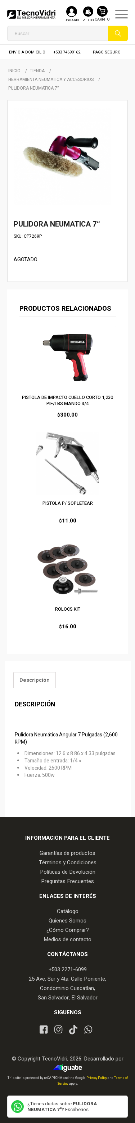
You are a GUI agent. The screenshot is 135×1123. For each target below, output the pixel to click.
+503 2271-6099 (68, 969)
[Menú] (118, 14)
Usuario (71, 20)
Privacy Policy (97, 1078)
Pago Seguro (107, 52)
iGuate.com (69, 1068)
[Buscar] (118, 33)
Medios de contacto (67, 939)
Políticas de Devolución (67, 872)
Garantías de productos (67, 853)
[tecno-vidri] (31, 14)
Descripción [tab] (34, 680)
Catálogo (67, 911)
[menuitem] (118, 14)
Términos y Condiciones (67, 862)
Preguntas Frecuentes (67, 881)
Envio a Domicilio (27, 52)
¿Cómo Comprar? (67, 930)
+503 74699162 (67, 52)
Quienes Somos (67, 921)
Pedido (88, 20)
